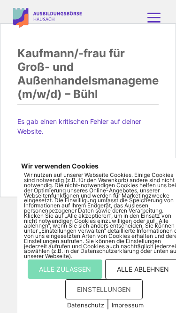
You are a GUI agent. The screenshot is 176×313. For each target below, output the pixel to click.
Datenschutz (85, 305)
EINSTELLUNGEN (104, 289)
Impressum (128, 305)
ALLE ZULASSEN (65, 269)
